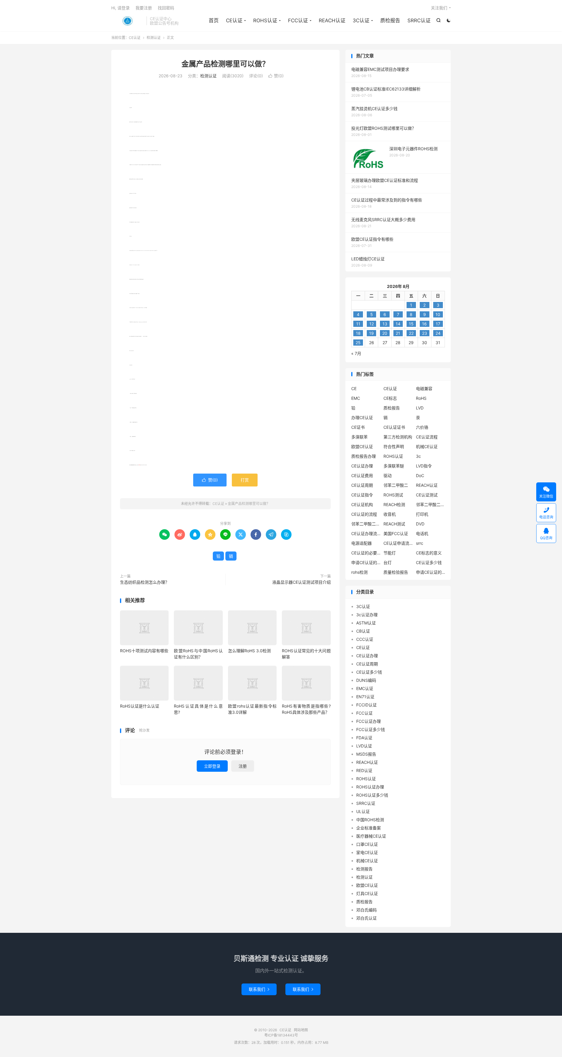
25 (358, 342)
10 (438, 314)
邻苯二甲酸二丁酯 (366, 523)
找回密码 (166, 7)
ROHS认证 (265, 20)
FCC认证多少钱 (370, 729)
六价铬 (422, 427)
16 (424, 323)
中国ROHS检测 (370, 819)
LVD (420, 407)
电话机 (422, 533)
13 (385, 323)
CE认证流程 (427, 436)
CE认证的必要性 (366, 552)
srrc (419, 543)
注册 (243, 766)
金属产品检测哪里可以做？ (225, 63)
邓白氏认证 (366, 918)
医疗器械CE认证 (371, 836)
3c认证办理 (367, 614)
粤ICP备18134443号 (281, 1035)
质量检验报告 (395, 572)
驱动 (387, 475)
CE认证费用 (362, 475)
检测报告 (364, 868)
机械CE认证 (427, 446)
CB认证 (363, 631)
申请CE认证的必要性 (366, 562)
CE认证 (127, 20)
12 (371, 323)
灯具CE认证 (367, 893)
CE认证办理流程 (366, 533)
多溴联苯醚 (393, 465)
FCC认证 (298, 20)
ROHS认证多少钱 (372, 795)
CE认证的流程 (364, 514)
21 (398, 333)
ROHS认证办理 (370, 786)
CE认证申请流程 (398, 543)
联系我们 (259, 989)
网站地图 (301, 1030)
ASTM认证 (366, 622)
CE (354, 388)
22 (411, 333)
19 (371, 333)
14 (398, 323)
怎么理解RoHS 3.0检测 (249, 650)
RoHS (421, 398)
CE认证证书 (394, 427)
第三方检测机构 (397, 436)
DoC (420, 475)
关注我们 (439, 7)
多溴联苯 (359, 436)
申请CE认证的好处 (430, 572)
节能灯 (389, 552)
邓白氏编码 (366, 909)
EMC (355, 398)
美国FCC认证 (395, 533)
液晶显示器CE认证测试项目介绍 (301, 582)
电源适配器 (361, 543)
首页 (214, 20)
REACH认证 (332, 20)
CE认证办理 (362, 465)
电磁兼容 (424, 388)
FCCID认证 (366, 704)
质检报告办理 (363, 456)
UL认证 (363, 811)
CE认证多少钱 (429, 562)
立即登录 (212, 766)
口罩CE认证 (367, 844)
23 (424, 333)
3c (418, 456)
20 (384, 333)
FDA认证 (364, 737)
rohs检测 (359, 572)
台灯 (387, 562)
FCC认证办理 (368, 721)
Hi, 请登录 (120, 7)
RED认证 (364, 770)
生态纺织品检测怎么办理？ (144, 582)
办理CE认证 (362, 417)
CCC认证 (364, 639)
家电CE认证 (367, 852)
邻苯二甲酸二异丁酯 (430, 504)
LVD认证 (364, 745)
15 (411, 323)
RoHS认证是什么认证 (139, 705)
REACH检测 (394, 504)
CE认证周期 (362, 485)
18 (358, 333)
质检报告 (390, 20)
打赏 (245, 479)
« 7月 (356, 353)
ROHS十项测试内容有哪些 (144, 650)
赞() (276, 75)
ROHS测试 (393, 494)
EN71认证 (365, 696)
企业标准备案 (368, 827)
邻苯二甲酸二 (395, 485)
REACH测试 (394, 523)
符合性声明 (393, 446)
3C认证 (361, 20)
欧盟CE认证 (362, 446)
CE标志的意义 (429, 552)
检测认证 (154, 37)
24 (438, 333)
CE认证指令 (362, 494)
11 (358, 323)
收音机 (389, 514)
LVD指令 (424, 465)
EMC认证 (364, 688)
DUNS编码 (366, 680)
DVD (420, 523)
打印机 (422, 514)
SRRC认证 (419, 20)
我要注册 (144, 7)
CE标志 (390, 398)
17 (438, 323)
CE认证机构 (362, 504)
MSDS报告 (366, 754)
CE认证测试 (427, 494)
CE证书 (358, 427)
